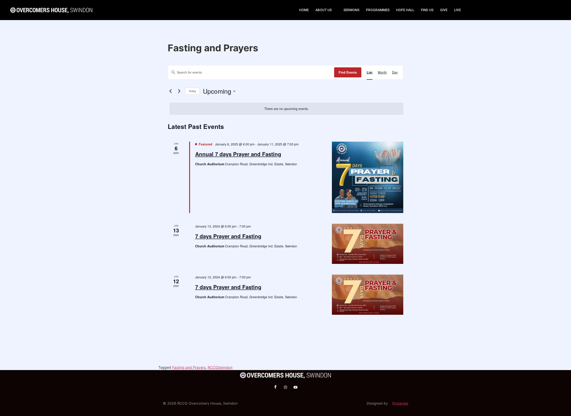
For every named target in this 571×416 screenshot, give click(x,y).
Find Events (348, 72)
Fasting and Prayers (189, 367)
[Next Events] (179, 91)
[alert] (286, 109)
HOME (304, 10)
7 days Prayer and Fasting (228, 236)
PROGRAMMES (377, 10)
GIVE (443, 10)
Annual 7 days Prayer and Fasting (238, 154)
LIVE (457, 10)
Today (192, 91)
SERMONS (351, 10)
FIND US (427, 10)
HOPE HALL (405, 10)
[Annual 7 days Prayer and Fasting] (367, 177)
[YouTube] (295, 387)
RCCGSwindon (220, 367)
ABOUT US (323, 10)
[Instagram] (285, 387)
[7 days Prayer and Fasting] (367, 244)
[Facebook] (275, 387)
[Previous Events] (170, 91)
